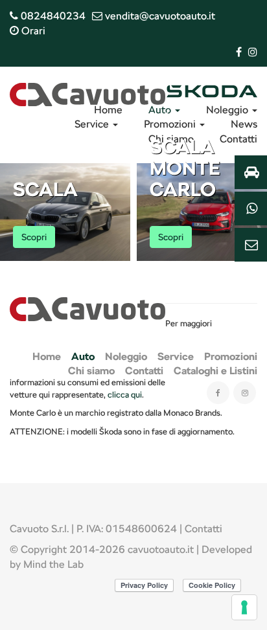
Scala (45, 189)
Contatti (203, 529)
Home (108, 110)
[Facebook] (239, 52)
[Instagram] (252, 52)
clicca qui (125, 394)
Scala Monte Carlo (185, 168)
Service (93, 124)
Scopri (34, 237)
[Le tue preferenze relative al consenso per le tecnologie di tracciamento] (244, 607)
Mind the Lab (53, 564)
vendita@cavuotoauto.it (158, 16)
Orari (32, 31)
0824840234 (52, 16)
